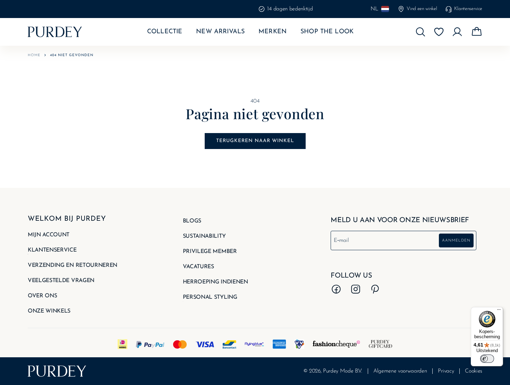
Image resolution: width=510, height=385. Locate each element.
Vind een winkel (422, 8)
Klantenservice (468, 8)
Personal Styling (210, 297)
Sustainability (204, 236)
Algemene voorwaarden (400, 371)
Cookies (473, 371)
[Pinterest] (375, 289)
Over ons (42, 296)
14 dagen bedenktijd (234, 9)
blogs (192, 221)
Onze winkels (49, 311)
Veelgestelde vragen (61, 280)
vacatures (198, 267)
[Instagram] (355, 289)
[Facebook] (336, 289)
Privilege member (210, 251)
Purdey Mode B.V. (342, 371)
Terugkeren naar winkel (255, 140)
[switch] (487, 359)
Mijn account (48, 235)
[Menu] (499, 311)
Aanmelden (456, 241)
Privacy (446, 371)
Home (34, 55)
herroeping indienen (215, 282)
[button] (420, 31)
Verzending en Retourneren (72, 265)
